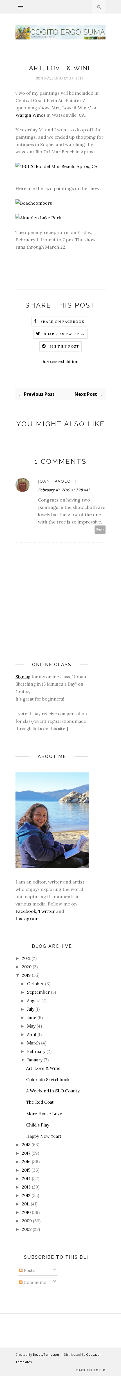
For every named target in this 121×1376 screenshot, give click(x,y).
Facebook (25, 911)
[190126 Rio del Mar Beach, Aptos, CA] (56, 166)
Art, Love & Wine (43, 1068)
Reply (100, 529)
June (31, 1017)
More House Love (44, 1113)
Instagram (27, 918)
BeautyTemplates (46, 1354)
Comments (34, 1282)
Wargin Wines (30, 115)
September (38, 992)
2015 (26, 1170)
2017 (26, 1153)
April (31, 1034)
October (35, 983)
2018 (26, 1144)
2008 (27, 1229)
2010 (26, 1212)
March (33, 1043)
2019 (26, 975)
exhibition (68, 361)
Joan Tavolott (57, 481)
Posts (29, 1270)
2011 (26, 1204)
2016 (26, 1161)
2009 (27, 1220)
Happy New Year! (43, 1136)
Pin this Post (64, 346)
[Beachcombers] (33, 203)
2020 (27, 966)
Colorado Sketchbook (48, 1079)
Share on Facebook (62, 321)
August (33, 1000)
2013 (26, 1187)
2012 (26, 1195)
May (31, 1026)
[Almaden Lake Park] (38, 217)
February (36, 1051)
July (30, 1009)
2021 (26, 958)
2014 (26, 1178)
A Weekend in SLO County (53, 1091)
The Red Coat (40, 1102)
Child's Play (37, 1125)
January (34, 1060)
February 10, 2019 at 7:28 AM (63, 489)
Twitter (46, 911)
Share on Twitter (64, 334)
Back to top (89, 1370)
